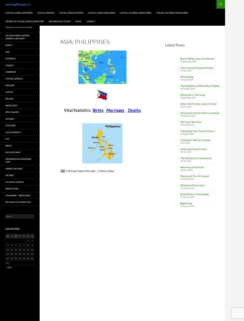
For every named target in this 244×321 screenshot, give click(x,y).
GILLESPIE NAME (12, 152)
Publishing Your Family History (197, 130)
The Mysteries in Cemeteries (196, 158)
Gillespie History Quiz (192, 185)
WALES (8, 145)
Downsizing (186, 76)
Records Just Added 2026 (18, 202)
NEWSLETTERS (12, 188)
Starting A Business (190, 121)
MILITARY (9, 175)
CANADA (9, 65)
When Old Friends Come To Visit (198, 103)
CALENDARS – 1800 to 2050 (17, 195)
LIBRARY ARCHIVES (14, 168)
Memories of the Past (192, 167)
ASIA (7, 52)
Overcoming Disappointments (197, 67)
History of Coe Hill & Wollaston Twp (24, 21)
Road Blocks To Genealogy (194, 194)
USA (7, 139)
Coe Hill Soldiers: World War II (172, 13)
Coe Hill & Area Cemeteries (19, 13)
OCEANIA (9, 119)
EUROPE (9, 92)
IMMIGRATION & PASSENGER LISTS (18, 160)
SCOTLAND (10, 125)
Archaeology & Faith (60, 21)
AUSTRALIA (10, 58)
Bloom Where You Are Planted (197, 58)
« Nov (9, 267)
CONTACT (90, 21)
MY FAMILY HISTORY (14, 182)
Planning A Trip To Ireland (194, 176)
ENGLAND (9, 85)
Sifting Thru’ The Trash (192, 94)
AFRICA (8, 45)
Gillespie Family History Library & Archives (17, 37)
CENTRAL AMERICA (14, 78)
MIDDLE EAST (11, 105)
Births (98, 110)
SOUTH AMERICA (13, 132)
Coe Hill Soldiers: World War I (135, 13)
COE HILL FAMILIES (45, 13)
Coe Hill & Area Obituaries (101, 13)
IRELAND (9, 98)
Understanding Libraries (193, 149)
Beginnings (186, 203)
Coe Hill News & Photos (71, 13)
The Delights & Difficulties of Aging (199, 85)
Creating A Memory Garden (195, 140)
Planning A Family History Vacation (200, 112)
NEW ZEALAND (12, 112)
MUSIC (78, 21)
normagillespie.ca (17, 4)
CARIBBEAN (10, 72)
